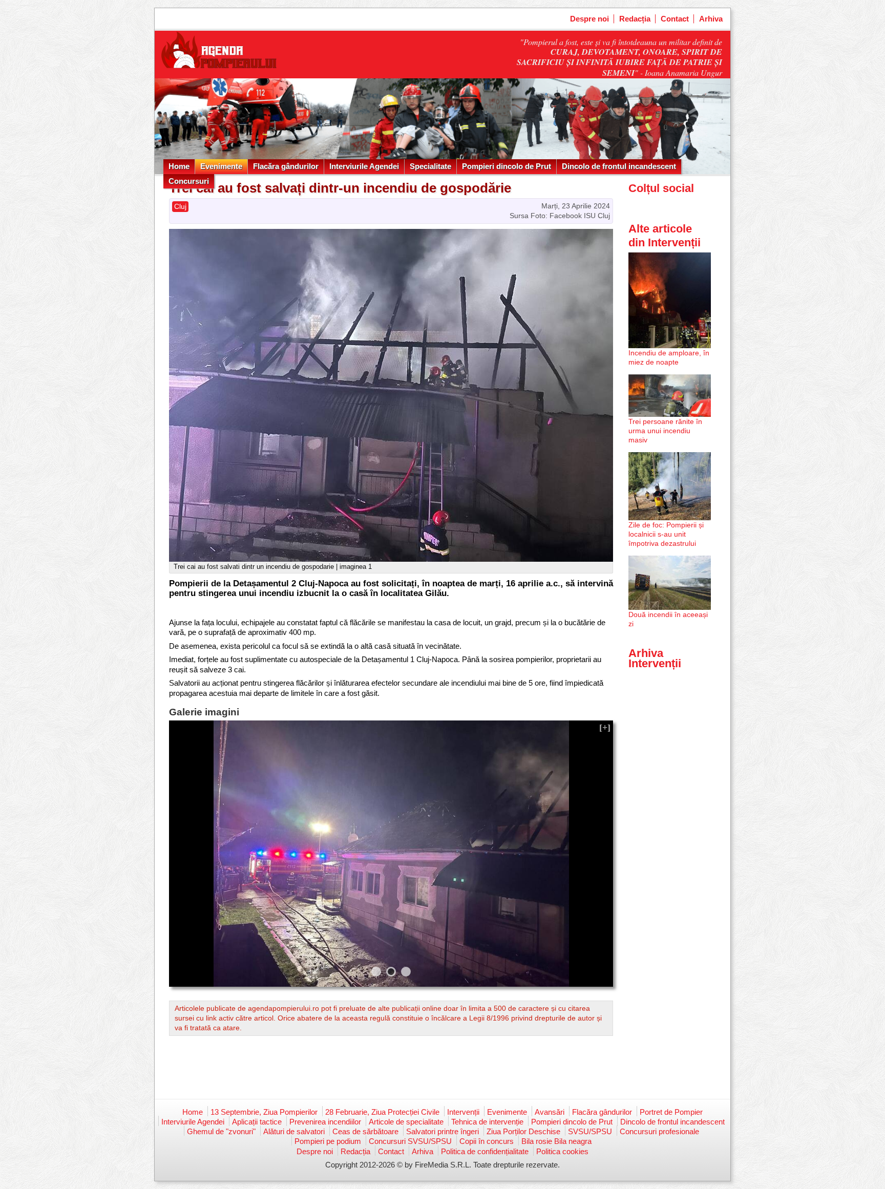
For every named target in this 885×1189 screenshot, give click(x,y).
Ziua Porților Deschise (523, 1131)
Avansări (549, 1112)
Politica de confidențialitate (485, 1151)
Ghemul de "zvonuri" (221, 1131)
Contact (675, 18)
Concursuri (188, 181)
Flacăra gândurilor (286, 166)
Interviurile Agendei (364, 166)
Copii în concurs (486, 1141)
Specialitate (430, 166)
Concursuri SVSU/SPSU (410, 1141)
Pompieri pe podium (327, 1141)
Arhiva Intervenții (654, 658)
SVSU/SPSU (590, 1131)
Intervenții (463, 1112)
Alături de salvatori (294, 1131)
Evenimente (221, 166)
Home (178, 166)
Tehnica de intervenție (487, 1121)
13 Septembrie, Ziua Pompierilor (264, 1112)
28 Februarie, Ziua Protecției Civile (382, 1112)
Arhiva (711, 18)
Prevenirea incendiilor (325, 1121)
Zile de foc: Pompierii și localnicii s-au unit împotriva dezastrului (666, 534)
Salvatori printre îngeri (442, 1131)
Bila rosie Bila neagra (556, 1141)
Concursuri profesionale (659, 1131)
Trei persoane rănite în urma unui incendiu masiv (665, 430)
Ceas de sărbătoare (365, 1131)
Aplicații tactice (257, 1121)
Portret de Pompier (671, 1112)
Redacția (634, 18)
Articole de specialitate (406, 1121)
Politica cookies (562, 1151)
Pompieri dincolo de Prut (506, 166)
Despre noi (589, 18)
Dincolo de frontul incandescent (619, 166)
